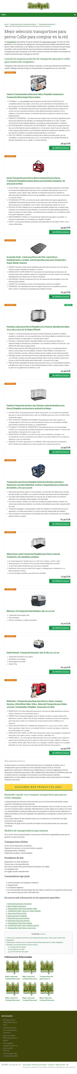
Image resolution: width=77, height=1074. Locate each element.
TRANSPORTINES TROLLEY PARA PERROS (24, 911)
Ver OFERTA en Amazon (60, 148)
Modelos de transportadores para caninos (22, 945)
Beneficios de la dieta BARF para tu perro (10, 1022)
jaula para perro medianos (17, 916)
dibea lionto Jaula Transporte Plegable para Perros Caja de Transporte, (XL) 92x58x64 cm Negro (33, 555)
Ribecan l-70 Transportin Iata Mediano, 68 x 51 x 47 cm (31, 611)
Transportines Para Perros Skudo (20, 923)
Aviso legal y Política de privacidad (34, 1065)
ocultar (42, 934)
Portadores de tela (16, 949)
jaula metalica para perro (17, 906)
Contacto (51, 1065)
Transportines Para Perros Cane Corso (22, 928)
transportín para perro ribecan (19, 921)
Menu (4, 15)
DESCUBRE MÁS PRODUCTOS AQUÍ (38, 787)
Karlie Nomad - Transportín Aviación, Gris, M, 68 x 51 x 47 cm (33, 652)
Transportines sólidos (17, 947)
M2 (67, 1065)
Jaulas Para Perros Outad (17, 913)
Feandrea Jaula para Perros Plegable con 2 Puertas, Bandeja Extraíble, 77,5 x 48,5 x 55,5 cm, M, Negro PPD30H (38, 328)
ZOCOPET (5, 1065)
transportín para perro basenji (18, 918)
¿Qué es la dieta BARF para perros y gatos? (10, 1038)
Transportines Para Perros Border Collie (22, 909)
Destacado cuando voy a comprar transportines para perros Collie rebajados (34, 942)
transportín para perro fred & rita (19, 904)
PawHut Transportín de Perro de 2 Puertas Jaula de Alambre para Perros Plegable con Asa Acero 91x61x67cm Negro (35, 406)
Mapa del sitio (60, 1065)
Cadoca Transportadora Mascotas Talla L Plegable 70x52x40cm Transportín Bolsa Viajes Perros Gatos (35, 95)
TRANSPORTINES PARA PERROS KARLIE (23, 926)
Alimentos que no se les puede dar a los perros (10, 1030)
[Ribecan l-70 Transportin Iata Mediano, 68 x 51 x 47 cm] (38, 600)
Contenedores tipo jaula (18, 952)
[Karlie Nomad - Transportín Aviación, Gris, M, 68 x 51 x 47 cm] (38, 644)
